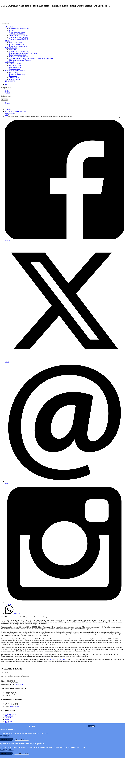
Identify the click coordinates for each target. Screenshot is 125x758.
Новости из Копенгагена (17, 74)
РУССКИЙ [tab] (91, 726)
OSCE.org (8, 723)
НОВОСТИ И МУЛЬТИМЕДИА (15, 70)
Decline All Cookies (21, 739)
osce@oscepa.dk (15, 706)
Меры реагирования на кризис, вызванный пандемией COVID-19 (31, 58)
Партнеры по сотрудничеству (18, 46)
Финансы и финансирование (18, 35)
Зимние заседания (15, 67)
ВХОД (7, 84)
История (11, 30)
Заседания (8, 717)
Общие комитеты (14, 49)
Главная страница (11, 714)
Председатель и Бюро (16, 42)
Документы (8, 721)
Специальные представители (18, 51)
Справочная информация (17, 32)
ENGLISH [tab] (32, 726)
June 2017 (62, 659)
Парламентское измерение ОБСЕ (20, 28)
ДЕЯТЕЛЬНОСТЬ (11, 48)
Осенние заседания (15, 65)
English (7, 91)
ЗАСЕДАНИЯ (9, 62)
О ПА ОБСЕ (9, 27)
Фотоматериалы (14, 77)
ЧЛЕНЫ (7, 41)
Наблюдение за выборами (17, 55)
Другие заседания (14, 69)
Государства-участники (16, 44)
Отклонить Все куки (22, 753)
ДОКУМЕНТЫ (10, 81)
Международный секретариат (18, 37)
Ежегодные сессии (15, 63)
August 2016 (52, 659)
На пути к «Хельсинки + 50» (18, 56)
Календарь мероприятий (17, 34)
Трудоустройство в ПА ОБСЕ (18, 39)
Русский (7, 93)
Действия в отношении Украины (20, 60)
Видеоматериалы (14, 79)
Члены (7, 719)
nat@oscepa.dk (19, 684)
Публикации (13, 76)
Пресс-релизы (13, 72)
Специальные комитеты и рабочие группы (23, 53)
